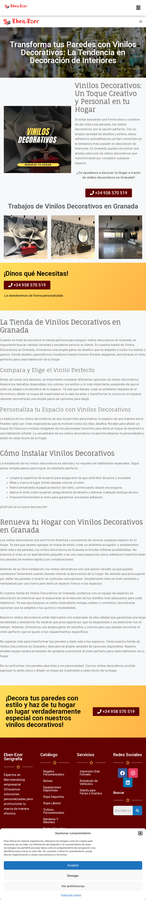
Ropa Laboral (52, 803)
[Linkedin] (128, 782)
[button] (140, 833)
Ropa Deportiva (53, 797)
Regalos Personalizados (53, 773)
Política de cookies (71, 895)
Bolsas (47, 781)
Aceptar (73, 865)
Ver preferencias (73, 886)
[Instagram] (133, 773)
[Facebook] (122, 773)
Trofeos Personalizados (53, 811)
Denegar (73, 875)
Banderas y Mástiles (50, 820)
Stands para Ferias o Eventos (91, 792)
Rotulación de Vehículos (89, 782)
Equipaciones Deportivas (52, 789)
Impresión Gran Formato (90, 773)
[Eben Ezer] (21, 21)
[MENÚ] (141, 21)
